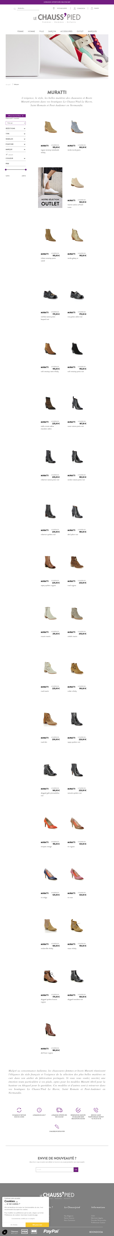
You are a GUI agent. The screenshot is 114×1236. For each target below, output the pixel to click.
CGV (93, 1216)
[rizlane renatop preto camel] (50, 235)
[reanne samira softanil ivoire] (77, 181)
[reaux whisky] (77, 925)
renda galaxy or (73, 258)
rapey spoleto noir (74, 742)
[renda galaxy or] (77, 235)
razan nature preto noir (76, 426)
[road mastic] (50, 668)
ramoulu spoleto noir (75, 793)
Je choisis (13, 1225)
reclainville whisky (47, 948)
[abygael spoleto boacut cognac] (50, 976)
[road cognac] (77, 562)
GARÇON (52, 31)
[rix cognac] (77, 823)
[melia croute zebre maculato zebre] (50, 403)
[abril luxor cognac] (50, 1029)
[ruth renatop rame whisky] (50, 348)
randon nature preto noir (76, 479)
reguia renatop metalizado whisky (50, 151)
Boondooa (96, 1232)
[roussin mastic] (50, 613)
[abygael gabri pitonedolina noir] (50, 770)
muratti (10, 155)
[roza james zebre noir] (77, 293)
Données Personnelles (98, 1220)
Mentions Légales (97, 1218)
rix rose (70, 897)
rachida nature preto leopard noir (48, 318)
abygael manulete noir (75, 999)
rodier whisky (72, 691)
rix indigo (44, 897)
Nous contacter (69, 1220)
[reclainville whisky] (50, 925)
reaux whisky (72, 948)
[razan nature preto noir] (77, 403)
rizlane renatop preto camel (48, 259)
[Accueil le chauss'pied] (57, 17)
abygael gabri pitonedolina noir (50, 794)
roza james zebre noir (75, 316)
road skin (44, 742)
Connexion (81, 8)
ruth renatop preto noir (76, 371)
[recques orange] (50, 823)
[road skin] (50, 719)
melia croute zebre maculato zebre (47, 427)
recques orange (46, 846)
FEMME (20, 31)
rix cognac (71, 846)
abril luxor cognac (47, 1053)
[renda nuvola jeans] (77, 126)
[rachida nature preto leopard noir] (50, 293)
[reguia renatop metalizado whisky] (50, 126)
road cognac (72, 585)
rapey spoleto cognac (48, 585)
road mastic (45, 691)
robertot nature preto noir (50, 479)
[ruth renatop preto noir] (77, 348)
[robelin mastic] (77, 613)
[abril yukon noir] (77, 511)
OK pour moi (37, 1225)
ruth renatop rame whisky (50, 371)
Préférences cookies (98, 1222)
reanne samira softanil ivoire (75, 205)
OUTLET (80, 31)
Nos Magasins (68, 1216)
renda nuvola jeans (74, 150)
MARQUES (92, 31)
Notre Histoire (69, 1218)
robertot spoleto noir (48, 534)
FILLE (41, 31)
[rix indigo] (50, 874)
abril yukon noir (73, 534)
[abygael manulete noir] (77, 976)
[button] (4, 1232)
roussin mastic (46, 636)
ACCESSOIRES (66, 31)
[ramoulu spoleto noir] (77, 770)
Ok (76, 1170)
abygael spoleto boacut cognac (49, 1000)
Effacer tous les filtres (14, 116)
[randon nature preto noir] (77, 456)
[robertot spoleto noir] (50, 511)
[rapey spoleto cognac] (50, 562)
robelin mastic (72, 636)
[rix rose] (77, 874)
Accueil (8, 84)
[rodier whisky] (77, 668)
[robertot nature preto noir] (50, 456)
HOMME (31, 31)
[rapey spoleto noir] (77, 719)
